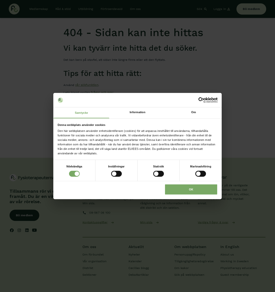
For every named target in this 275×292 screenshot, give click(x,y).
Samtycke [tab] (81, 112)
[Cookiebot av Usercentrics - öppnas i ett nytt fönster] (201, 100)
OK (191, 189)
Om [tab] (193, 112)
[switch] (116, 174)
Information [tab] (137, 112)
